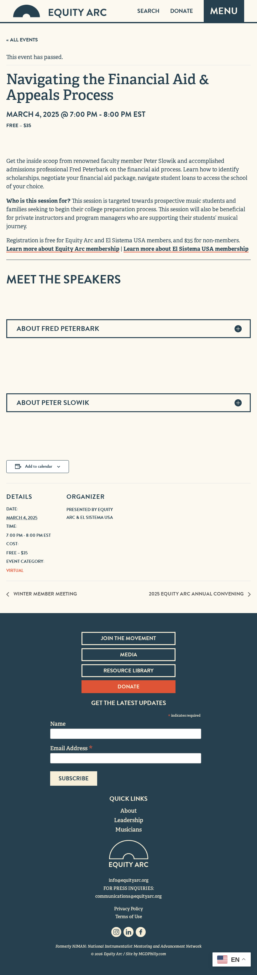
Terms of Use (128, 916)
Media (128, 655)
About (128, 810)
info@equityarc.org (129, 880)
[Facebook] (141, 933)
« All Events (22, 40)
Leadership (128, 820)
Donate (181, 11)
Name (58, 723)
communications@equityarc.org (128, 896)
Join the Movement (128, 638)
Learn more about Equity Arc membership (62, 248)
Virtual (15, 570)
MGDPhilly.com (152, 953)
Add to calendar (38, 466)
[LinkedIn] (128, 933)
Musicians (128, 829)
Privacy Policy (128, 909)
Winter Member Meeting (44, 594)
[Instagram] (116, 933)
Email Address (71, 748)
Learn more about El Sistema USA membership (186, 248)
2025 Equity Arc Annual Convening (197, 594)
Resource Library (128, 671)
